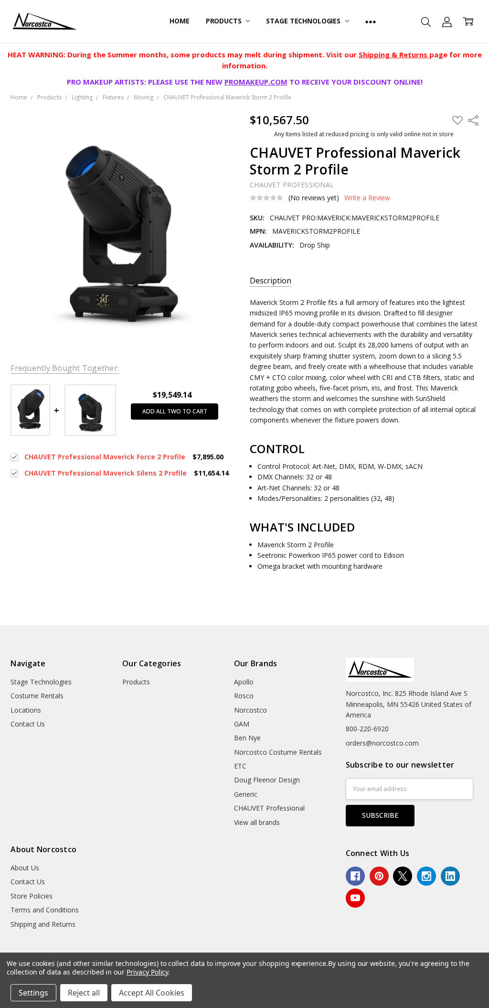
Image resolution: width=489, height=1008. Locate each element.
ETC (240, 765)
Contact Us (28, 723)
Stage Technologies (304, 20)
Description (270, 281)
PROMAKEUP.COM (255, 82)
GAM (241, 723)
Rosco (244, 695)
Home (179, 20)
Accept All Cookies (151, 992)
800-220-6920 (367, 728)
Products (225, 20)
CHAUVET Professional (269, 808)
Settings (33, 992)
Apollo (244, 681)
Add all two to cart (174, 411)
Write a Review (367, 198)
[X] (402, 876)
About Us (25, 867)
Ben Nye (247, 737)
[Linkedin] (450, 876)
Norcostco (250, 710)
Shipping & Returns (394, 54)
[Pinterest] (379, 876)
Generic (245, 794)
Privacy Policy (147, 971)
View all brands (257, 822)
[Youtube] (355, 898)
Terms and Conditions (45, 909)
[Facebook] (355, 876)
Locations (26, 710)
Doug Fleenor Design (267, 779)
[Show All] (370, 21)
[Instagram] (426, 876)
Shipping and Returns (43, 924)
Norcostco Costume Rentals (278, 752)
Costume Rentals (37, 695)
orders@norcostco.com (382, 743)
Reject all (84, 992)
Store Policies (32, 895)
